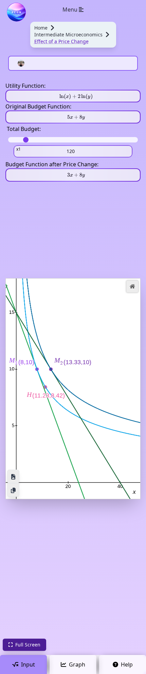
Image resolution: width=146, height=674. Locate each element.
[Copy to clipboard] (13, 490)
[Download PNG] (13, 476)
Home (41, 27)
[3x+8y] (73, 175)
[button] (132, 286)
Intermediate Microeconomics (68, 34)
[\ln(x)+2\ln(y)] (73, 96)
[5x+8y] (73, 117)
